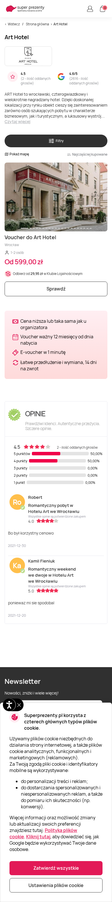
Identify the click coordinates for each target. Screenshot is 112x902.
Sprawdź (56, 289)
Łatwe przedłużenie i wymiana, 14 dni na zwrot (58, 365)
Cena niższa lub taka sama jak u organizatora (53, 324)
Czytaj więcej (17, 121)
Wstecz (14, 24)
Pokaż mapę (19, 154)
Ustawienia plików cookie (56, 885)
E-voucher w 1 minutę (42, 352)
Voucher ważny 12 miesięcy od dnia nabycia (56, 339)
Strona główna (37, 24)
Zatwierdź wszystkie (56, 868)
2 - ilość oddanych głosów (36, 81)
